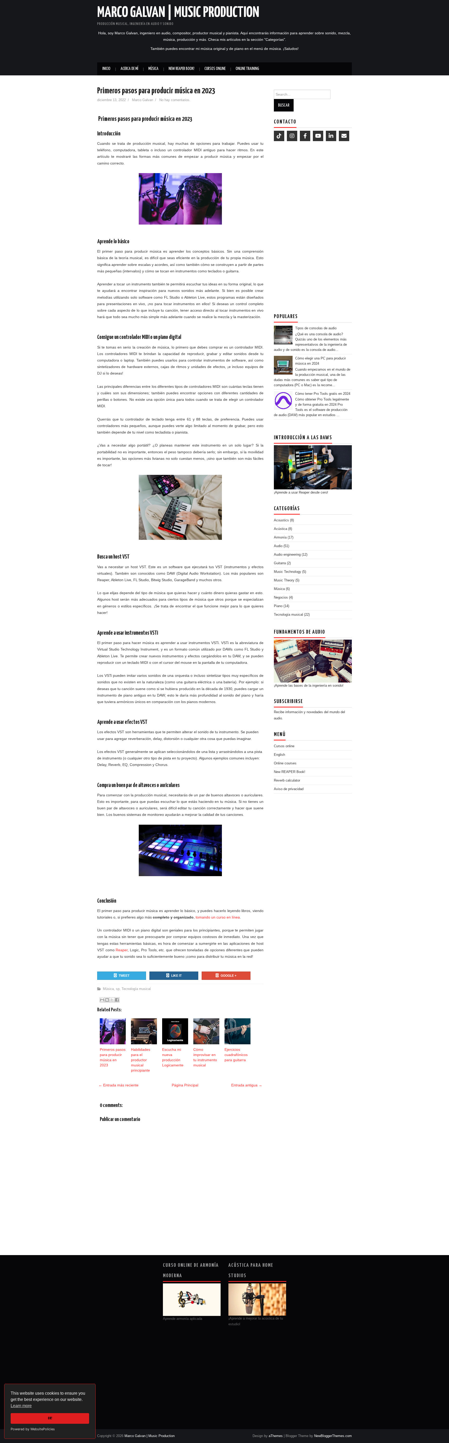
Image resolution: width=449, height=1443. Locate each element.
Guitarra (280, 563)
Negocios (281, 597)
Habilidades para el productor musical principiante (140, 1059)
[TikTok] (279, 136)
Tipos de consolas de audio (315, 328)
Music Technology (287, 572)
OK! (50, 1418)
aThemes (276, 1436)
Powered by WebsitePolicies (33, 1429)
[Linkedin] (331, 136)
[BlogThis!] (107, 999)
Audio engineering (287, 554)
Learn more (21, 1405)
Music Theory (284, 580)
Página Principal (185, 1085)
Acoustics (281, 520)
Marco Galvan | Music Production (178, 12)
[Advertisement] (313, 226)
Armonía (280, 537)
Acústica (280, 529)
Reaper (122, 950)
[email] (344, 136)
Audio (278, 546)
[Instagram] (292, 136)
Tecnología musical (136, 989)
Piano (278, 606)
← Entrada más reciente (118, 1085)
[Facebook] (305, 136)
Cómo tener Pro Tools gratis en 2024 (322, 394)
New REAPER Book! (289, 772)
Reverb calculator (287, 780)
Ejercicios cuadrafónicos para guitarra (236, 1054)
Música (153, 69)
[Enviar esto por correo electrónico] (102, 999)
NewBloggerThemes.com (333, 1436)
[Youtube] (318, 136)
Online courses (285, 763)
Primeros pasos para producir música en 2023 (156, 91)
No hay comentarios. (175, 100)
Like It (176, 976)
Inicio (106, 69)
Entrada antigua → (246, 1085)
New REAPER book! (181, 69)
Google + (228, 976)
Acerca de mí (129, 69)
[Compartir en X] (112, 999)
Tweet (124, 976)
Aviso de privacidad (288, 789)
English (279, 755)
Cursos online (215, 69)
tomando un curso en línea (218, 917)
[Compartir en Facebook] (117, 999)
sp (118, 989)
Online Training (247, 69)
